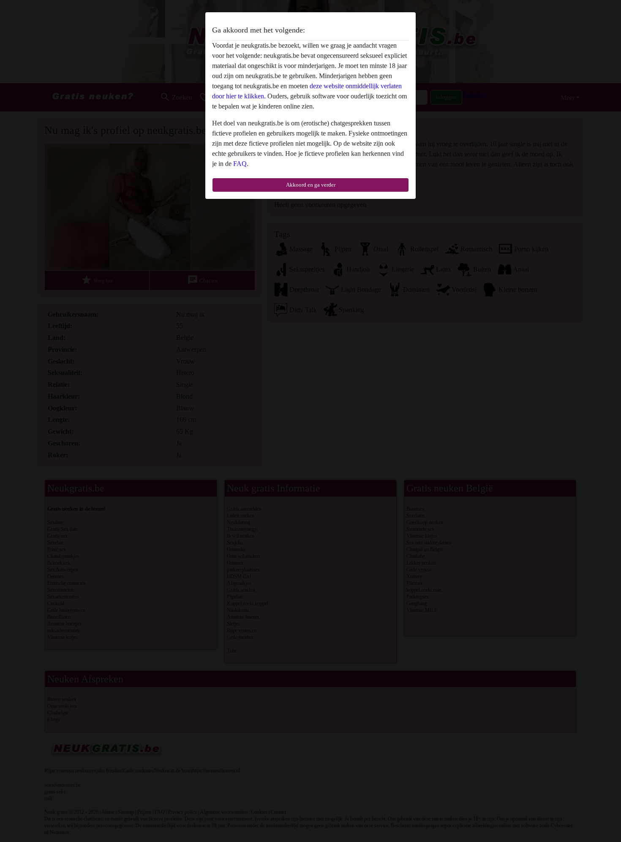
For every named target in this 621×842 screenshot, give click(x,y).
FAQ (240, 163)
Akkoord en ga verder (310, 185)
